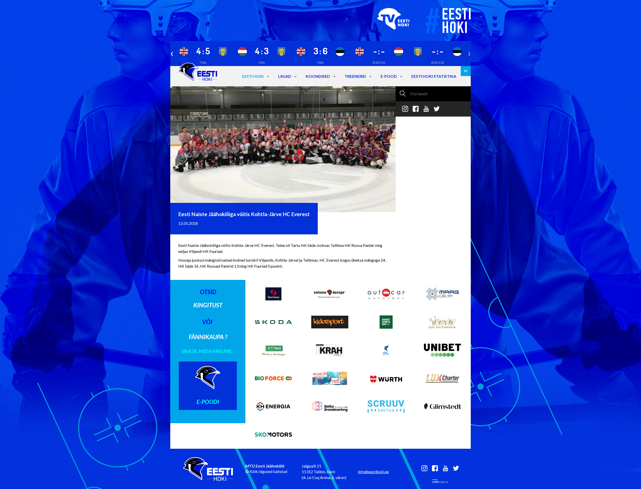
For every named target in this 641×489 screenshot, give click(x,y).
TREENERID (355, 76)
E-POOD (389, 76)
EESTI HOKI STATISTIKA (433, 76)
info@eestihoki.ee (373, 471)
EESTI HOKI (253, 76)
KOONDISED (318, 76)
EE (465, 71)
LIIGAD (284, 76)
